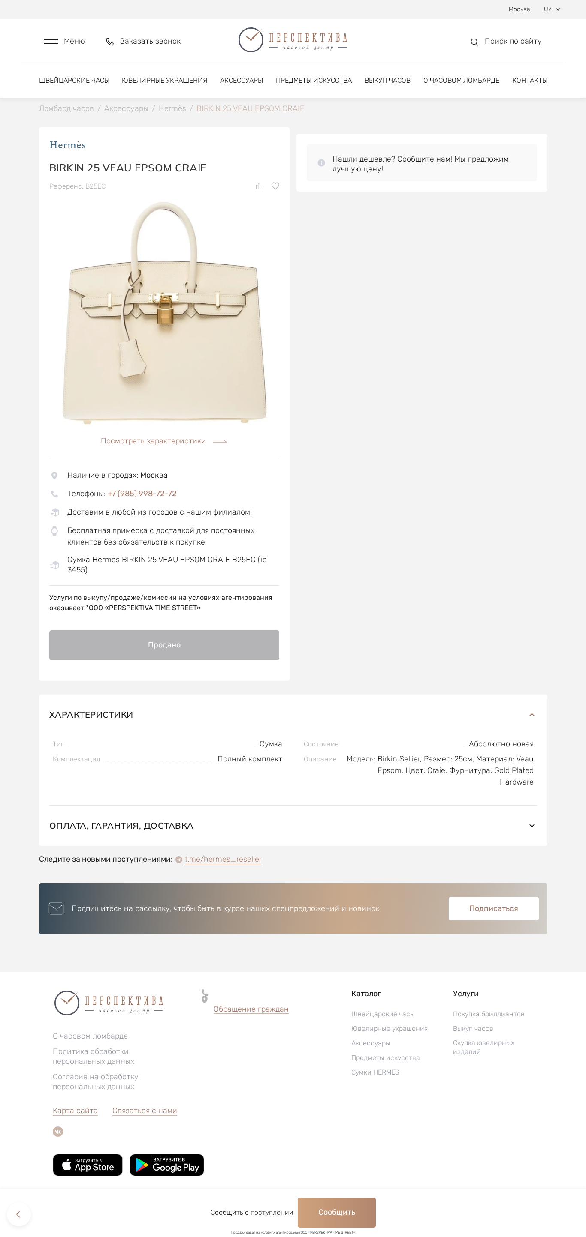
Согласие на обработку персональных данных (96, 1081)
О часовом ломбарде (461, 80)
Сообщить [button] (336, 1212)
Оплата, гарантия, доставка (121, 825)
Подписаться (493, 908)
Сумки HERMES (375, 1072)
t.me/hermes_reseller (223, 859)
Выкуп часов (388, 80)
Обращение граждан (251, 1009)
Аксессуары (241, 80)
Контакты (529, 80)
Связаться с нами (144, 1110)
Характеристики (91, 714)
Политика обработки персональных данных (93, 1056)
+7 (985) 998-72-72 (142, 493)
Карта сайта (75, 1110)
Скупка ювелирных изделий (483, 1047)
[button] (64, 41)
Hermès (67, 145)
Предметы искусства (314, 80)
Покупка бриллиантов (489, 1014)
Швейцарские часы (74, 80)
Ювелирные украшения (164, 80)
